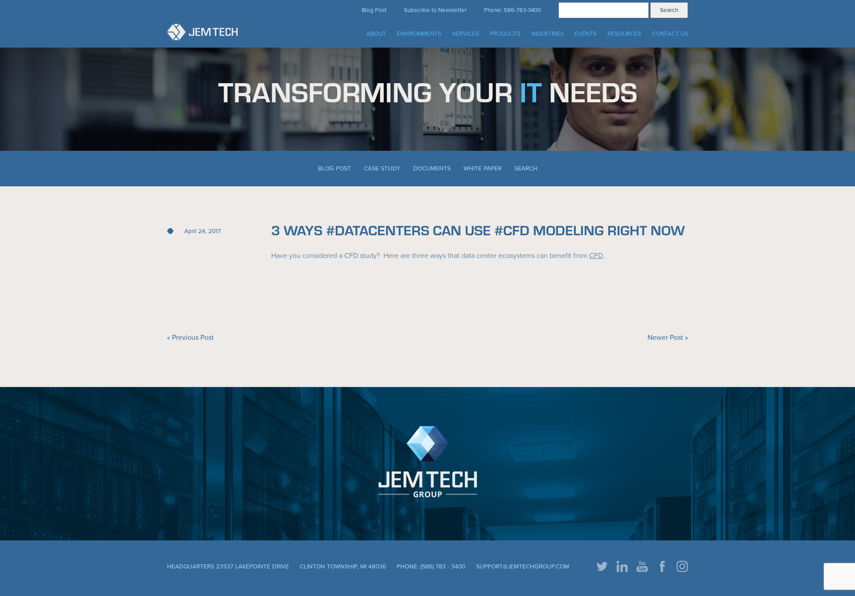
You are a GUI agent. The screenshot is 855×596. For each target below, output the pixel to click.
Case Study (382, 168)
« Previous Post (190, 337)
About (376, 33)
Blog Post (374, 10)
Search (525, 168)
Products (505, 33)
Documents (432, 168)
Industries (547, 33)
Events (585, 33)
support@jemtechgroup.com (522, 566)
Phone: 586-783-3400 (512, 10)
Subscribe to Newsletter (435, 10)
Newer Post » (667, 337)
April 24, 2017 (202, 231)
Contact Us (670, 33)
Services (465, 33)
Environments (419, 33)
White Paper (482, 168)
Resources (624, 33)
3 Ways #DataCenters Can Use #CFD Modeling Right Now (478, 230)
